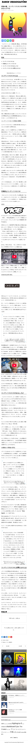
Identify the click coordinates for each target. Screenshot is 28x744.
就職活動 (22, 732)
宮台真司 (19, 732)
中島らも (13, 732)
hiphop (4, 642)
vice (7, 729)
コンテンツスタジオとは (8, 61)
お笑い (9, 729)
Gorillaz (10, 723)
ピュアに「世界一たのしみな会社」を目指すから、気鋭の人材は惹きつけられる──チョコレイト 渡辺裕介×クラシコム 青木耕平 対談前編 (14, 340)
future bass (6, 723)
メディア (8, 732)
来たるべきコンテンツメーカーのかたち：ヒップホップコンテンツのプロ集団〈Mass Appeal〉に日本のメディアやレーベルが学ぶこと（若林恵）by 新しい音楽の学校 (14, 482)
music (23, 723)
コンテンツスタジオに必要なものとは (11, 68)
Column (9, 10)
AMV (2, 723)
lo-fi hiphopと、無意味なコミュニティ (16, 695)
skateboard (10, 726)
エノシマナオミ (17, 73)
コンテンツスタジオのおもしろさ (10, 66)
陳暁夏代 (10, 642)
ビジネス (7, 642)
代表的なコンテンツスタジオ (9, 63)
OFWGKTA (3, 726)
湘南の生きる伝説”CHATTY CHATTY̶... (16, 702)
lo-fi (20, 723)
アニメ (13, 729)
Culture (12, 10)
